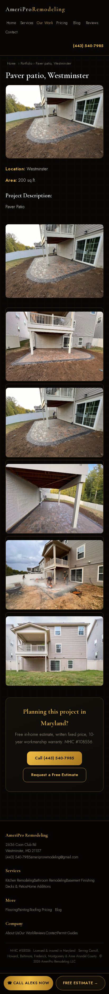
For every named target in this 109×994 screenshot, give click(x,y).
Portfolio (26, 63)
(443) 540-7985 (88, 46)
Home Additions (39, 886)
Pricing (62, 22)
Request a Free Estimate (54, 775)
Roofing (35, 909)
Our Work (45, 22)
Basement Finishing (80, 880)
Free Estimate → (80, 983)
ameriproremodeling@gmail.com (54, 857)
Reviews (92, 22)
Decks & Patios (16, 886)
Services (27, 22)
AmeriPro (35, 9)
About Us (12, 933)
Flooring (12, 909)
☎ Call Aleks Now (28, 983)
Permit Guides (67, 933)
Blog (77, 22)
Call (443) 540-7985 (54, 758)
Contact (12, 32)
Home (11, 22)
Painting (23, 909)
